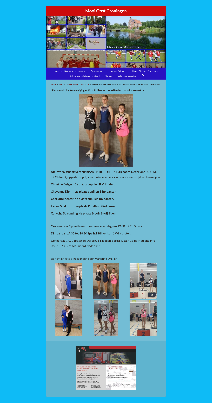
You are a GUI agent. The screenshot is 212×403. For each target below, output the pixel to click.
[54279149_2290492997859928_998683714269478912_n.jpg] (68, 318)
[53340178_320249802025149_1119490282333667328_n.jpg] (68, 281)
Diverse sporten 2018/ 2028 (77, 84)
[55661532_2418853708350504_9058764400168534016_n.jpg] (143, 318)
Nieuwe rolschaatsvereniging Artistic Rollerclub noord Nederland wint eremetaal (126, 84)
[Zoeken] (143, 75)
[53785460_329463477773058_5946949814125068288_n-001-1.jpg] (106, 281)
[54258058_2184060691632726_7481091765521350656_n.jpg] (143, 281)
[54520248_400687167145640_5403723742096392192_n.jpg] (106, 318)
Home (53, 84)
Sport (61, 84)
